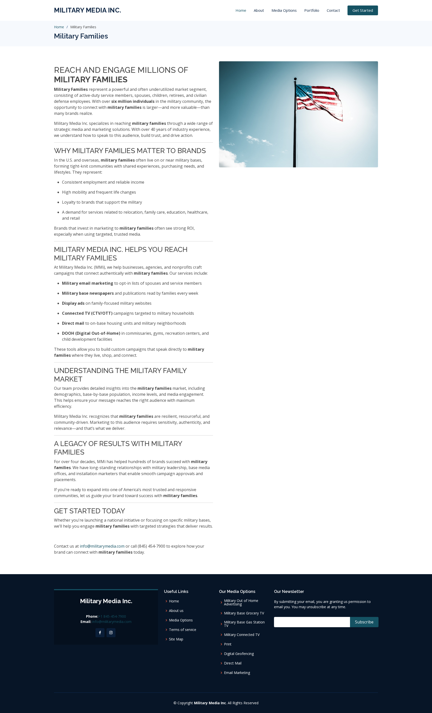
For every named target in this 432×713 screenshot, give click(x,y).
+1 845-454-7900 (112, 616)
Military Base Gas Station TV (244, 623)
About (259, 10)
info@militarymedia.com (102, 546)
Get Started (362, 10)
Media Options (284, 10)
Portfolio (311, 10)
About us (176, 610)
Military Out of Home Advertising (241, 602)
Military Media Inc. (87, 10)
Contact (333, 10)
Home (241, 10)
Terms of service (182, 629)
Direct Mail (233, 663)
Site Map (176, 639)
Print (228, 644)
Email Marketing (237, 672)
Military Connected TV (242, 634)
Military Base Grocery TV (244, 613)
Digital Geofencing (239, 653)
